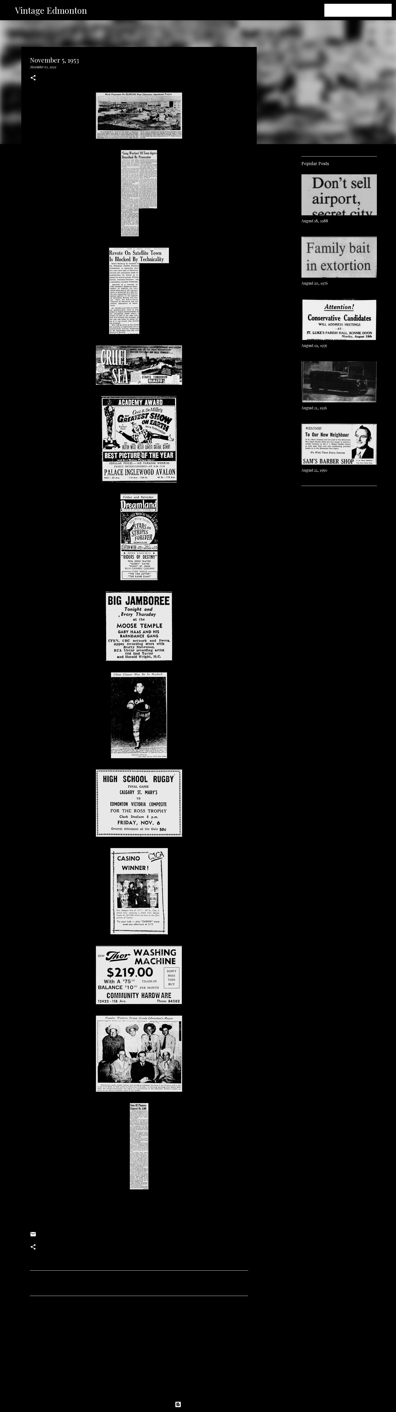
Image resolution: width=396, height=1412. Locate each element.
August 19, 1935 (314, 345)
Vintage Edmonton (51, 10)
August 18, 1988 (314, 220)
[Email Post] (33, 1236)
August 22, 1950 (314, 470)
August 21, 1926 (314, 407)
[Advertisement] (139, 1350)
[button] (33, 78)
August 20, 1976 (314, 283)
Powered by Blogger (201, 1404)
